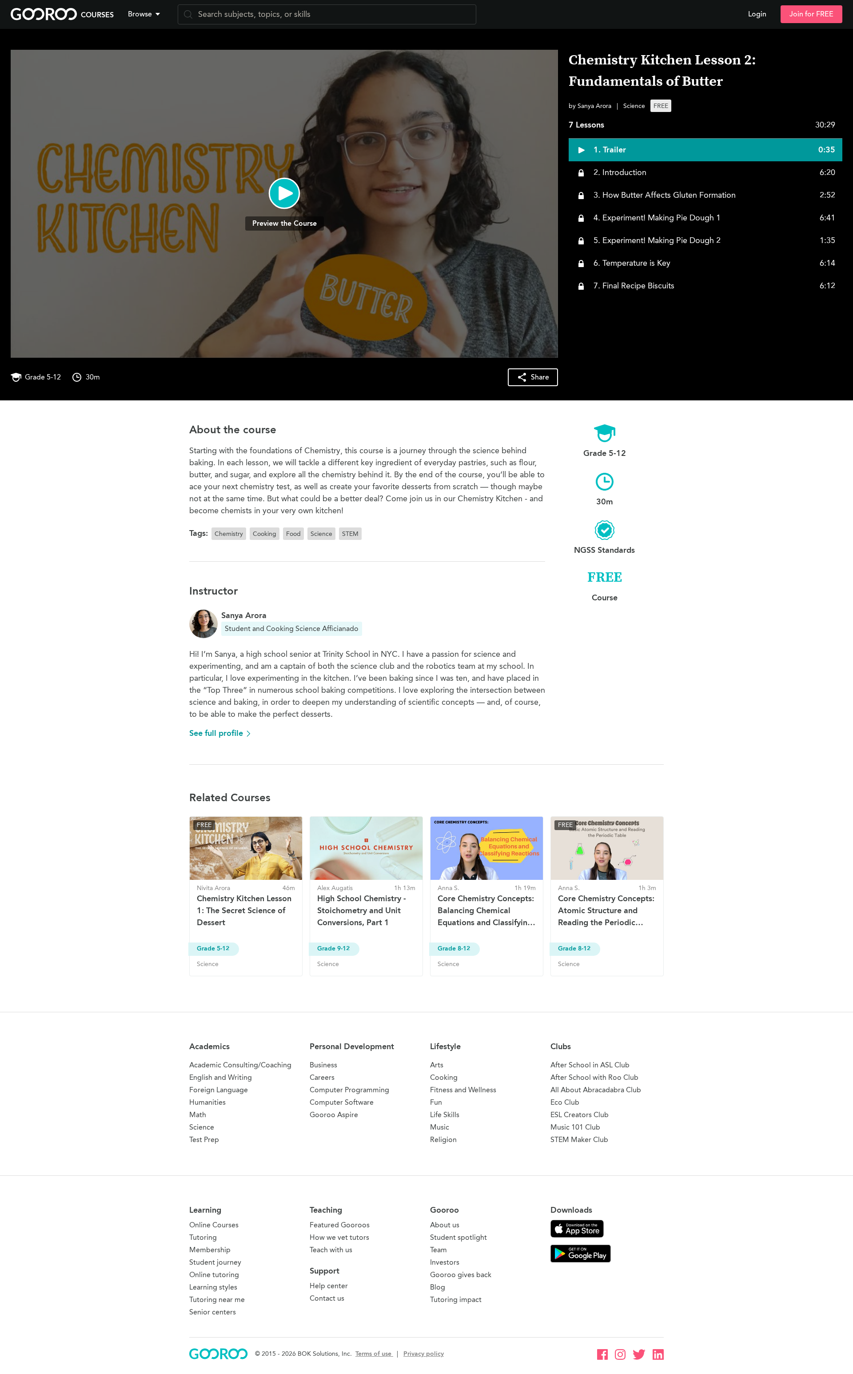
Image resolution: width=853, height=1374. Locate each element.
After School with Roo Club (594, 1077)
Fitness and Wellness (463, 1090)
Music (439, 1127)
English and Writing (220, 1077)
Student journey (215, 1262)
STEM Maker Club (579, 1139)
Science (201, 1127)
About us (444, 1225)
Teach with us (331, 1250)
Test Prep (204, 1139)
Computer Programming (349, 1090)
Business (323, 1065)
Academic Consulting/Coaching (240, 1065)
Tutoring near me (217, 1299)
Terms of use (374, 1354)
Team (438, 1250)
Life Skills (444, 1114)
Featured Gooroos (340, 1225)
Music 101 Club (575, 1127)
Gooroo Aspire (334, 1114)
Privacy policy (423, 1354)
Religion (443, 1139)
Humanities (207, 1102)
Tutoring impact (456, 1299)
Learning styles (213, 1287)
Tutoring (203, 1237)
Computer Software (342, 1102)
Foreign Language (218, 1090)
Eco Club (564, 1102)
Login (757, 14)
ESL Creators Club (579, 1114)
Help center (329, 1286)
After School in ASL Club (590, 1065)
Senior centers (212, 1312)
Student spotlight (458, 1237)
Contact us (327, 1298)
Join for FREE (811, 14)
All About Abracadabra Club (595, 1090)
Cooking (444, 1077)
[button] (145, 14)
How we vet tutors (339, 1237)
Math (197, 1114)
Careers (322, 1077)
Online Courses (214, 1225)
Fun (436, 1102)
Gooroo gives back (460, 1274)
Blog (437, 1287)
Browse (140, 14)
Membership (210, 1250)
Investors (444, 1262)
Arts (436, 1065)
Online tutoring (214, 1274)
